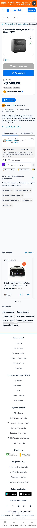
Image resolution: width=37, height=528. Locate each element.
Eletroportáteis (10, 24)
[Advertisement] (18, 228)
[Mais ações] (30, 38)
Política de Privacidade (18, 358)
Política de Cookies (18, 353)
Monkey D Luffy (12, 140)
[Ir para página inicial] (3, 24)
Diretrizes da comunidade (18, 467)
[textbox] (18, 165)
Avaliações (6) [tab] (27, 133)
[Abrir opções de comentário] (31, 149)
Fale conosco (18, 348)
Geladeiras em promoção (18, 433)
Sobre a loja (10, 100)
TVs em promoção (18, 443)
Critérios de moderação (18, 472)
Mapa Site (18, 368)
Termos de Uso (18, 363)
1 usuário (15, 142)
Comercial (18, 343)
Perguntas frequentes (18, 477)
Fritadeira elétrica (22, 24)
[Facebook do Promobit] (7, 506)
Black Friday (18, 413)
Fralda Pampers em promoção (18, 438)
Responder (18, 160)
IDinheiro (18, 381)
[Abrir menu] (3, 10)
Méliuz (18, 390)
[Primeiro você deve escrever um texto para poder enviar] (33, 165)
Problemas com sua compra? (18, 482)
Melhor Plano (18, 385)
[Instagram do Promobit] (18, 506)
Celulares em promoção (18, 418)
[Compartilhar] (30, 43)
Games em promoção (18, 428)
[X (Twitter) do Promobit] (13, 506)
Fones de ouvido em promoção (18, 423)
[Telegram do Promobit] (30, 506)
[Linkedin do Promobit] (24, 506)
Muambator (18, 400)
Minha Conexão (18, 395)
